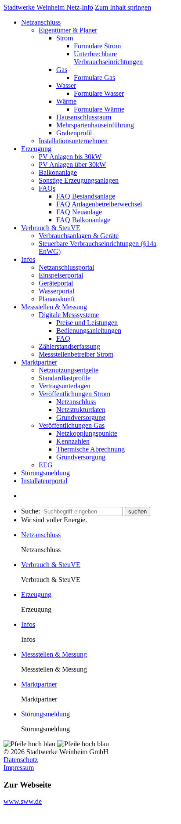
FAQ (63, 338)
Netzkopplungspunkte (86, 433)
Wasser (66, 85)
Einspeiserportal (61, 275)
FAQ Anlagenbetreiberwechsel (99, 204)
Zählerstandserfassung (69, 346)
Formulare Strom (97, 46)
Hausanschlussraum (83, 117)
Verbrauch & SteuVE (50, 227)
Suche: (30, 511)
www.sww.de (23, 801)
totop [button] (11, 816)
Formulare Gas (94, 77)
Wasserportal (56, 291)
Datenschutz (21, 759)
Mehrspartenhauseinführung (95, 125)
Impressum (19, 767)
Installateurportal (44, 480)
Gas (61, 69)
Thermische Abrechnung (90, 449)
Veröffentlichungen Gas (72, 425)
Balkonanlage (58, 172)
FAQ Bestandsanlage (85, 196)
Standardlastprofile (64, 378)
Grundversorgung (80, 417)
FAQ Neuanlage (79, 212)
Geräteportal (56, 283)
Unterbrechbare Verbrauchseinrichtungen (108, 57)
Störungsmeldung (45, 473)
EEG (46, 465)
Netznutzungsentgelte (68, 370)
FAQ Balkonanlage (83, 220)
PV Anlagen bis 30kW (70, 156)
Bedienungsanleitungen (88, 330)
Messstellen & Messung (54, 307)
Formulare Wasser (99, 93)
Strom (64, 38)
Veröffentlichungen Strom (74, 394)
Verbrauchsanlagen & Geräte (79, 235)
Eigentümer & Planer (68, 30)
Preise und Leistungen (87, 322)
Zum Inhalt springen (123, 7)
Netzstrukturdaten (80, 409)
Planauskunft (57, 299)
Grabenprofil (74, 133)
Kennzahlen (73, 441)
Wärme (66, 101)
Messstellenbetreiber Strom (76, 354)
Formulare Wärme (99, 109)
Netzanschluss (41, 22)
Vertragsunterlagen (64, 386)
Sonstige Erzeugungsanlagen (79, 180)
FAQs (47, 188)
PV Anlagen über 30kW (72, 164)
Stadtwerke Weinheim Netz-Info (48, 7)
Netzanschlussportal (66, 267)
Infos (28, 259)
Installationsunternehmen (73, 141)
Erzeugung (36, 148)
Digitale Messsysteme (69, 314)
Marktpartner (39, 362)
